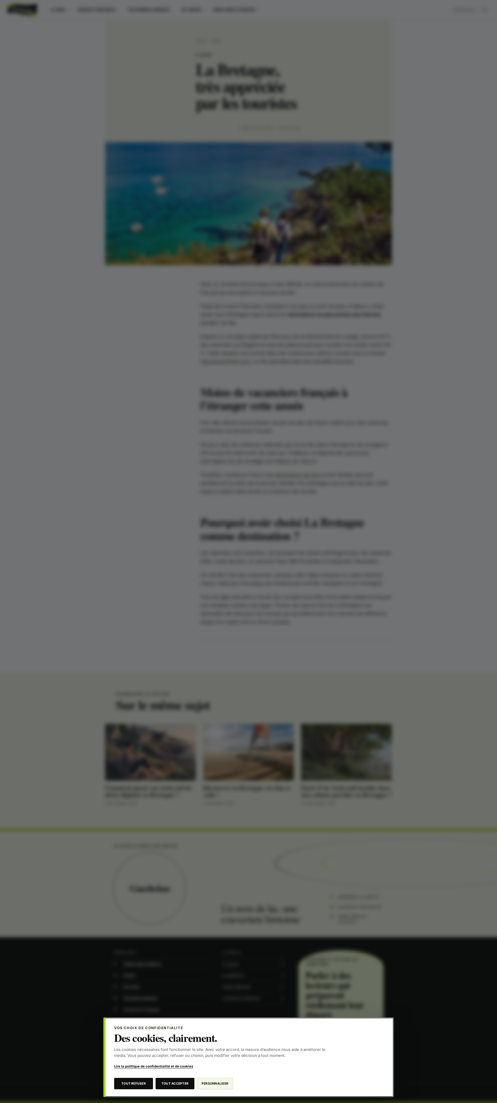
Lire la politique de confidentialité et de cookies (153, 1066)
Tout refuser (133, 1083)
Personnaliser (215, 1083)
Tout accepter (175, 1083)
